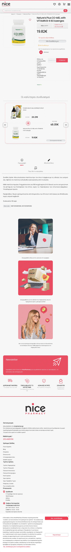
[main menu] (69, 4)
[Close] (68, 516)
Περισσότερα (57, 535)
